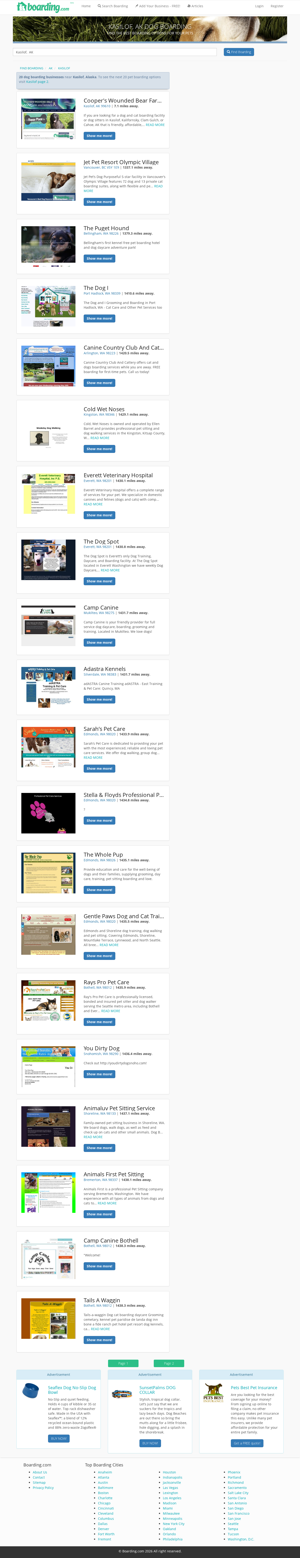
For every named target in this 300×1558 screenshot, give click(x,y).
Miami (168, 1508)
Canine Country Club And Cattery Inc (124, 347)
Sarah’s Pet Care (104, 729)
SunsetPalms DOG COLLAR (157, 1390)
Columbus (106, 1518)
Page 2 (169, 1363)
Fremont (104, 1539)
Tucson (233, 1534)
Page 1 (123, 1363)
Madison (169, 1503)
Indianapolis (172, 1477)
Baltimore (105, 1487)
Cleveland (105, 1513)
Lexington (170, 1493)
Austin (103, 1482)
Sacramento (237, 1487)
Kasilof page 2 (37, 81)
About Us (40, 1472)
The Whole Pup (103, 854)
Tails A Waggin (102, 1300)
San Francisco (238, 1513)
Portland (234, 1477)
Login (259, 6)
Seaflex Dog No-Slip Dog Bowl (72, 1390)
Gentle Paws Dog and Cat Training (124, 916)
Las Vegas (170, 1487)
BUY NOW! (59, 1438)
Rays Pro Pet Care (106, 982)
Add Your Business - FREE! (159, 6)
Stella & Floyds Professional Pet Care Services (124, 795)
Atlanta (103, 1477)
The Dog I (96, 288)
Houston (169, 1472)
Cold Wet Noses (104, 409)
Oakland (169, 1529)
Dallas (103, 1523)
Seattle (233, 1523)
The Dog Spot (101, 541)
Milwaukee (171, 1513)
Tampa (233, 1529)
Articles (197, 6)
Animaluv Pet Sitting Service (119, 1108)
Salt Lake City (238, 1493)
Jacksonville (172, 1482)
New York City (173, 1523)
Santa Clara (237, 1498)
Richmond (236, 1482)
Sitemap (39, 1482)
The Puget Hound (106, 228)
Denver (103, 1529)
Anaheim (105, 1472)
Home (86, 6)
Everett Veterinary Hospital (118, 475)
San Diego (236, 1508)
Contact (39, 1477)
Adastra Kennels (105, 669)
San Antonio (237, 1503)
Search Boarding (115, 6)
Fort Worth (106, 1534)
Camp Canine (101, 607)
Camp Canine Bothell (111, 1240)
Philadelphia (173, 1539)
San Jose (234, 1518)
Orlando (169, 1534)
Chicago (104, 1503)
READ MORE (155, 124)
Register (277, 6)
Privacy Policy (43, 1487)
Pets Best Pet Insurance (254, 1387)
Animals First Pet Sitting (114, 1174)
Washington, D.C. (241, 1539)
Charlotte (105, 1498)
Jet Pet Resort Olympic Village (121, 162)
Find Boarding (240, 52)
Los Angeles (172, 1498)
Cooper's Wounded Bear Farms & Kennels (124, 100)
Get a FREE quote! (247, 1443)
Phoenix (234, 1472)
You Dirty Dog (102, 1048)
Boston (103, 1493)
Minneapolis (172, 1518)
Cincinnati (106, 1508)
